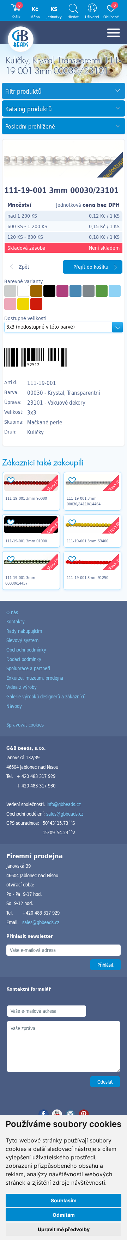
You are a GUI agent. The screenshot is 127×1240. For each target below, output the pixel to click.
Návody (14, 706)
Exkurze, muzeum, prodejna (34, 677)
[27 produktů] (10, 291)
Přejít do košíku (90, 266)
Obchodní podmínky (26, 649)
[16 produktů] (36, 304)
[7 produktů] (62, 291)
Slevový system (22, 640)
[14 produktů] (115, 291)
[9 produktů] (49, 291)
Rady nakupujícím (24, 631)
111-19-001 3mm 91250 (87, 577)
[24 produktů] (36, 291)
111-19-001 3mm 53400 (87, 541)
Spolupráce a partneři (28, 668)
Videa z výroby (21, 687)
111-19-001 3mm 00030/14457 (20, 580)
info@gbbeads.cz (64, 804)
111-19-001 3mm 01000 (26, 541)
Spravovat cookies (25, 724)
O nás (12, 612)
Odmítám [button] (64, 1215)
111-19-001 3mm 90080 (26, 498)
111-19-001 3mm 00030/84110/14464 (84, 501)
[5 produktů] (89, 291)
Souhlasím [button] (64, 1200)
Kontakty (15, 621)
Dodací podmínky (23, 659)
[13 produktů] (102, 291)
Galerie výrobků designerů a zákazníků (45, 696)
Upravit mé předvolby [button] (64, 1229)
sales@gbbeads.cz (64, 813)
